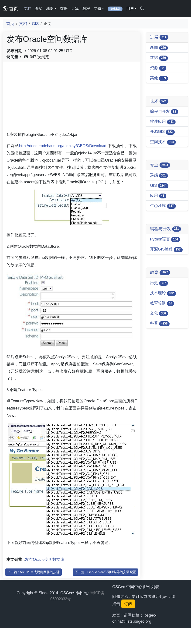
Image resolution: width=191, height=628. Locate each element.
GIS (35, 23)
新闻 (158, 47)
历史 (158, 282)
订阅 (128, 604)
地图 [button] (50, 9)
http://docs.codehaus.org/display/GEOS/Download (62, 145)
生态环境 (162, 205)
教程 (86, 9)
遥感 (158, 175)
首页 (12, 8)
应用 (157, 195)
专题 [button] (97, 9)
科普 (158, 323)
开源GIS (161, 131)
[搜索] (142, 9)
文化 (158, 313)
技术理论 (162, 292)
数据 (64, 9)
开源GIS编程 (165, 249)
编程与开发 (163, 111)
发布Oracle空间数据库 (44, 559)
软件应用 (162, 121)
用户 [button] (130, 9)
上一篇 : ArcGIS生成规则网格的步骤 (33, 572)
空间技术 (162, 141)
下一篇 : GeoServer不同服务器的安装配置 (105, 572)
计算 (75, 9)
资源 (38, 9)
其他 (158, 77)
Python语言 (164, 239)
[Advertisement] (72, 98)
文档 (27, 9)
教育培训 (161, 303)
